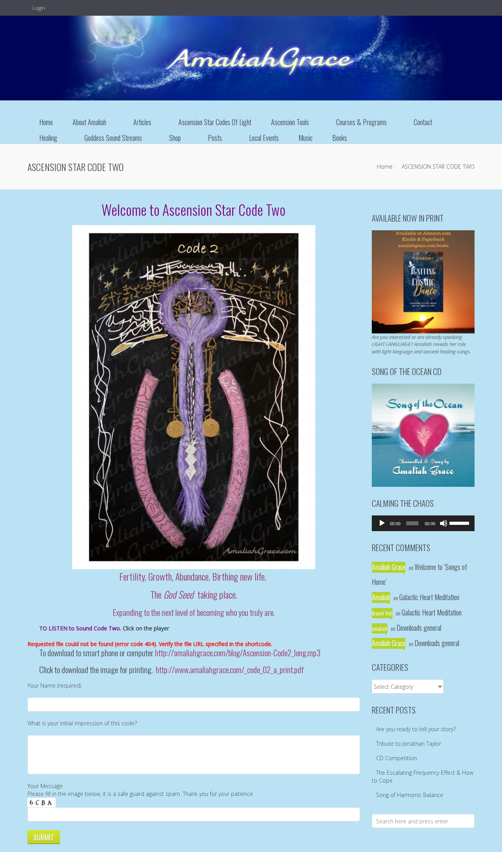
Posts (215, 138)
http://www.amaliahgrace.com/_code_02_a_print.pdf (230, 669)
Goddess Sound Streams (113, 138)
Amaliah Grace (389, 567)
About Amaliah (89, 122)
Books (339, 138)
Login (38, 7)
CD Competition (396, 758)
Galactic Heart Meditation (429, 597)
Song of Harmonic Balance (409, 795)
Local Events (264, 138)
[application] (423, 523)
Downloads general (419, 628)
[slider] (460, 522)
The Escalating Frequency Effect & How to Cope (422, 776)
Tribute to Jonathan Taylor (408, 743)
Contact (423, 122)
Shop (175, 138)
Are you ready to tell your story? (416, 729)
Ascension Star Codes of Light (214, 122)
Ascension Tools (290, 122)
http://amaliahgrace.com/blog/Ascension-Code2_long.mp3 (237, 652)
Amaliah (381, 597)
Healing (48, 138)
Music (305, 138)
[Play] (382, 523)
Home (46, 122)
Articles (142, 122)
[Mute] (443, 523)
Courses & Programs (361, 122)
